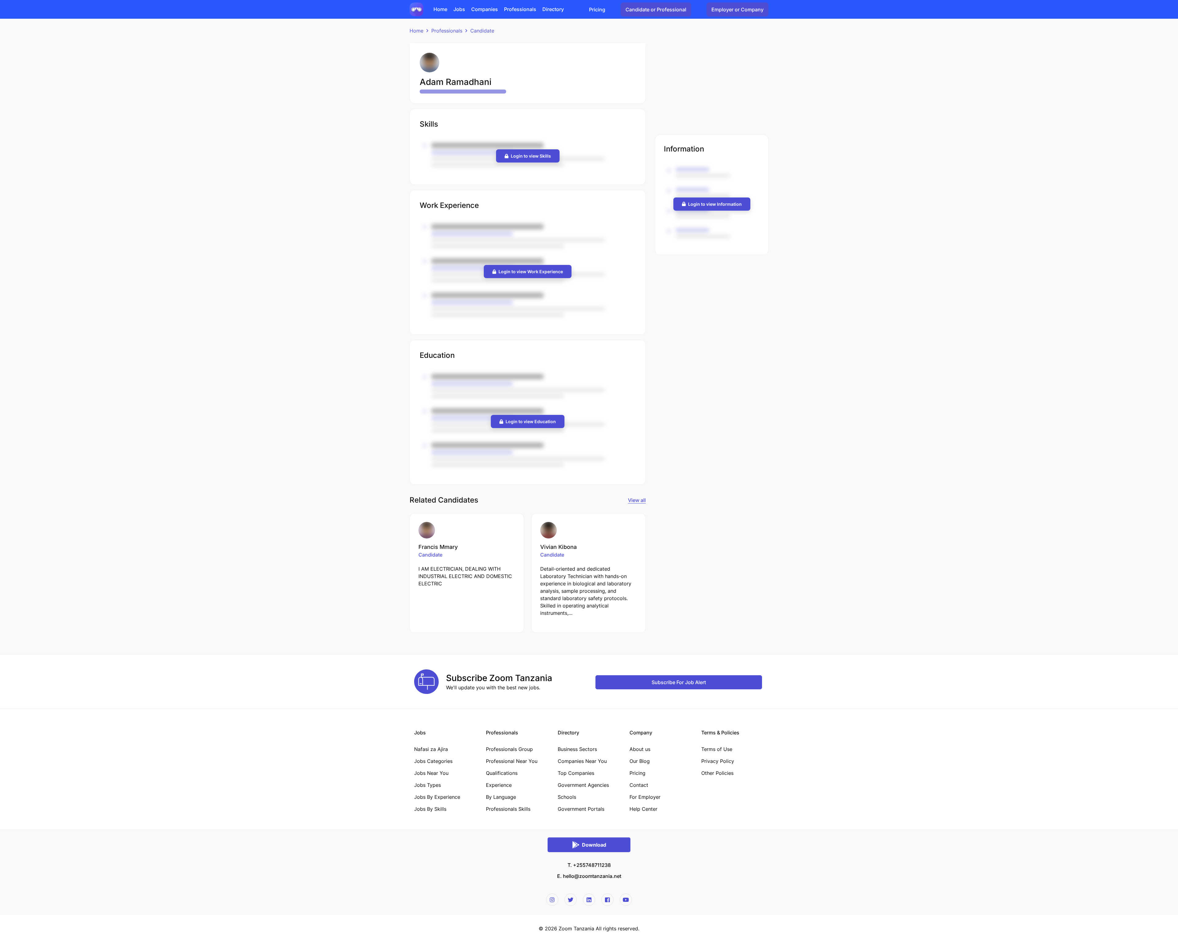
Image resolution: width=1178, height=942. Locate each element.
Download (594, 845)
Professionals (446, 31)
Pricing (597, 9)
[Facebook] (607, 900)
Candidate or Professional (656, 9)
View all (637, 500)
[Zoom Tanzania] (416, 9)
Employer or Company (737, 9)
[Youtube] (626, 900)
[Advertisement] (711, 85)
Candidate (482, 31)
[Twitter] (570, 900)
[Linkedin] (589, 900)
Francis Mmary (438, 547)
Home (416, 31)
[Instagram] (552, 900)
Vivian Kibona (558, 547)
